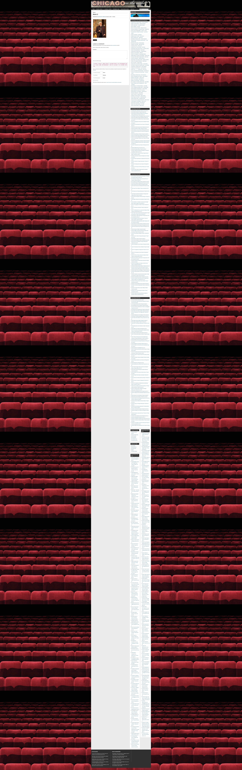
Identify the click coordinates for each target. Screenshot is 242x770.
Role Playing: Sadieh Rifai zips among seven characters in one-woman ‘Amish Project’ (120, 760)
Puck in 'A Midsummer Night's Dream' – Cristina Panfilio (139, 87)
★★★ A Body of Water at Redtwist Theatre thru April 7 (146, 458)
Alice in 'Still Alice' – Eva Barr (135, 26)
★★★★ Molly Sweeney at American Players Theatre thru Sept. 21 (145, 589)
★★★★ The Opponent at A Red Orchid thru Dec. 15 (145, 651)
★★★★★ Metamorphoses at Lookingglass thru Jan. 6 (145, 702)
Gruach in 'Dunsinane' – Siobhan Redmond (137, 58)
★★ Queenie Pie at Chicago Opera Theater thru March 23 (140, 309)
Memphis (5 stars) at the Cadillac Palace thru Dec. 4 (135, 604)
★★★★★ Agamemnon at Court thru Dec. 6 (138, 147)
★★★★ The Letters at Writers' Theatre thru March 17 (145, 639)
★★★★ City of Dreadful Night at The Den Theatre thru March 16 (146, 522)
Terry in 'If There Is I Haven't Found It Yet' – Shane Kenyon (140, 99)
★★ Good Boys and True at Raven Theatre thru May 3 (139, 305)
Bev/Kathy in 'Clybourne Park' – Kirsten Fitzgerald (139, 38)
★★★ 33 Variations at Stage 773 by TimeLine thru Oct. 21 (145, 454)
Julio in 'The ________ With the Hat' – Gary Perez (139, 69)
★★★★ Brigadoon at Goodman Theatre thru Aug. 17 (139, 343)
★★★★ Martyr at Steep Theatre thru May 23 (138, 238)
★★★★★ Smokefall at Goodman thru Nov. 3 (138, 417)
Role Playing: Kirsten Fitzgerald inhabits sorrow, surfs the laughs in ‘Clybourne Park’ (120, 762)
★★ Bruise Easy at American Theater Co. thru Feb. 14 (139, 110)
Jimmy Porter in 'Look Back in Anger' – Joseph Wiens (139, 63)
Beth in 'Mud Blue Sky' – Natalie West (137, 37)
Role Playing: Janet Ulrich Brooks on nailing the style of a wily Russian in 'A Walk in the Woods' (120, 754)
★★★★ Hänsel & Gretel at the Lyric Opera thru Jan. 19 (145, 546)
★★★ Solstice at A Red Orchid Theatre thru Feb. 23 (139, 332)
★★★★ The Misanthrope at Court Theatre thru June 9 (145, 647)
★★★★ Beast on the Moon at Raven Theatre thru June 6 (140, 223)
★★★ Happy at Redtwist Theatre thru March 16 (138, 321)
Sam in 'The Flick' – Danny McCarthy (137, 94)
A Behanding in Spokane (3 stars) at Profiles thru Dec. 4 (135, 459)
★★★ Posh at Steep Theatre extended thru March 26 (139, 117)
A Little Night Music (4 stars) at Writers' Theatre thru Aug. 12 (135, 474)
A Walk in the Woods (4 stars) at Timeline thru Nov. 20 (134, 483)
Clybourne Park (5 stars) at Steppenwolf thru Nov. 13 (135, 541)
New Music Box (133, 448)
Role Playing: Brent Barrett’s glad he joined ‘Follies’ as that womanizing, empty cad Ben (120, 765)
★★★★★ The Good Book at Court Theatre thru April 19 (140, 283)
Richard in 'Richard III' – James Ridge (137, 92)
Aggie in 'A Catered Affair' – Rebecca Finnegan (138, 23)
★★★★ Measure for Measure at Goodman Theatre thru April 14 (145, 585)
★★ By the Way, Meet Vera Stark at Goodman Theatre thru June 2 (145, 444)
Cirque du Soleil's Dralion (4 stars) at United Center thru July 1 (135, 537)
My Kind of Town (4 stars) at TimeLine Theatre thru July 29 (134, 617)
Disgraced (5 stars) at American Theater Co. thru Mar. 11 (134, 545)
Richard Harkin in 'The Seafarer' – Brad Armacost (138, 91)
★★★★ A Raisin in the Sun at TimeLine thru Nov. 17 (139, 339)
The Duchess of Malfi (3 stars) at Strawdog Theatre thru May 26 (135, 689)
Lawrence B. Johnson (102, 16)
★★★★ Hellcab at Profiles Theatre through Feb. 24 (145, 554)
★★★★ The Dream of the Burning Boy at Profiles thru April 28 (145, 635)
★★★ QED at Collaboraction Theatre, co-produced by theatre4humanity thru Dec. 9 (145, 487)
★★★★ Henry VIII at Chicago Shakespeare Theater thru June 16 (145, 558)
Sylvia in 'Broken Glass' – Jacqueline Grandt (138, 98)
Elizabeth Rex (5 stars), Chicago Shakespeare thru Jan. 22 (135, 553)
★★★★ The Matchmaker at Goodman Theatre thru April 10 (140, 140)
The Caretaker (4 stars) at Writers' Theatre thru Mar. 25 (135, 681)
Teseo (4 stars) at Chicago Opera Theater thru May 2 (135, 662)
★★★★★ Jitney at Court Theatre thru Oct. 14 (145, 694)
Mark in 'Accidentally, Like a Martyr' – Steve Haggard (139, 76)
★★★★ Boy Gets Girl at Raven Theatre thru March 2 (146, 514)
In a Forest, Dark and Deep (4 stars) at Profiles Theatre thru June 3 (135, 584)
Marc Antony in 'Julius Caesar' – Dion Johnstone (138, 74)
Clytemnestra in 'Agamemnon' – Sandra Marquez (138, 51)
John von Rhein (133, 436)
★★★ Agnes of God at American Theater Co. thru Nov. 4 (145, 467)
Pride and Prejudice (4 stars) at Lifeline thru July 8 (135, 624)
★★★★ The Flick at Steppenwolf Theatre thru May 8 (139, 136)
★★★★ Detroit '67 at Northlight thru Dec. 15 (138, 347)
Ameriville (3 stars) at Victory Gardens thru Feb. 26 (134, 500)
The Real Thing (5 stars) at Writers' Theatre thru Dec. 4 (135, 724)
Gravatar (94, 70)
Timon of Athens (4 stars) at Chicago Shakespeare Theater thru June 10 (135, 741)
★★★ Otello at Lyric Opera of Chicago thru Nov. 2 (139, 328)
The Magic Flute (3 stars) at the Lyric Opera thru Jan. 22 (135, 705)
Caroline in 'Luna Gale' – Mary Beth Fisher (137, 44)
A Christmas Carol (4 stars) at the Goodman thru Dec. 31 (145, 734)
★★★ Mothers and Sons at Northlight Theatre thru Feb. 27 (140, 116)
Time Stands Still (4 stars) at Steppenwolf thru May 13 (134, 737)
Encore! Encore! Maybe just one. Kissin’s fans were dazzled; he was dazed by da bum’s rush (100, 754)
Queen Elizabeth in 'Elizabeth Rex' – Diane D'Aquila (139, 88)
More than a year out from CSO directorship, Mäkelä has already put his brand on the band (100, 757)
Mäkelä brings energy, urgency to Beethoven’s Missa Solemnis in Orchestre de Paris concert (100, 760)
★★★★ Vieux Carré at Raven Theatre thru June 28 (139, 396)
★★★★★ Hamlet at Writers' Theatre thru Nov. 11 (145, 690)
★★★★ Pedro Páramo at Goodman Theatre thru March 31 (146, 604)
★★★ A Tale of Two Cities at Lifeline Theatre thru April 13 (140, 310)
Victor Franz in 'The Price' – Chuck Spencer (138, 102)
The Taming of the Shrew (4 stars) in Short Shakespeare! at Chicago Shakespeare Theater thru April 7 (135, 729)
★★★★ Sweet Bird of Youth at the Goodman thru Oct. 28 (145, 625)
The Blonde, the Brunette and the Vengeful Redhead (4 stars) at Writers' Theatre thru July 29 (135, 672)
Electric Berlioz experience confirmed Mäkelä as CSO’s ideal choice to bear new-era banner (100, 765)
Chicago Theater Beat (134, 434)
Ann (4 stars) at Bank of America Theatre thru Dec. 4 (135, 511)
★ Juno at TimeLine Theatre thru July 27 (137, 299)
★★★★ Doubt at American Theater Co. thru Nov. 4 (145, 531)
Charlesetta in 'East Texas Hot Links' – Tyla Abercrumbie (140, 48)
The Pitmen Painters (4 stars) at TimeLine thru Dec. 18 (134, 716)
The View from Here (134, 440)
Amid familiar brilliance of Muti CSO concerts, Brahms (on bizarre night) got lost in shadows (100, 762)
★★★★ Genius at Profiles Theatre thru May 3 (138, 229)
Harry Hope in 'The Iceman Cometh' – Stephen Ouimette (140, 59)
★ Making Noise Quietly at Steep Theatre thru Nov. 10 (145, 434)
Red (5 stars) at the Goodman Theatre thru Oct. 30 (134, 632)
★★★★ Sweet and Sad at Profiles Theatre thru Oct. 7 (145, 621)
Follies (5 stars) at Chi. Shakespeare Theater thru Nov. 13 (134, 562)
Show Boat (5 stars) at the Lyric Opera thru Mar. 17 (135, 650)
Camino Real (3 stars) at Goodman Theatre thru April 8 (135, 527)
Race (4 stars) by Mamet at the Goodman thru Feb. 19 (135, 628)
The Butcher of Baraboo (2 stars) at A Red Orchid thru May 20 (135, 677)
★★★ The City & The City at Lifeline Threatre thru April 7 (145, 496)
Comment (94, 49)
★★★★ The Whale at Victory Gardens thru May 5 (145, 659)
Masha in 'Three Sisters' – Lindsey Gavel (137, 77)
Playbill (132, 449)
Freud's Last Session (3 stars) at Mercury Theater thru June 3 (135, 566)
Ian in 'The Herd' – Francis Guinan (136, 62)
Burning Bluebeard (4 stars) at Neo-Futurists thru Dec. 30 (134, 519)
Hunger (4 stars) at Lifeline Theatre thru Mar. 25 (135, 580)
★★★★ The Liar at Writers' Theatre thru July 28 (146, 643)
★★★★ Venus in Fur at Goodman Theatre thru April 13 (139, 395)
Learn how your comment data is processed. (113, 82)
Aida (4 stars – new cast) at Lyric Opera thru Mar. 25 (135, 491)
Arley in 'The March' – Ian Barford (136, 34)
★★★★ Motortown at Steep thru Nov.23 (137, 362)
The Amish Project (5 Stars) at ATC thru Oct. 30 (134, 666)
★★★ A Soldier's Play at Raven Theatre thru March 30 (145, 463)
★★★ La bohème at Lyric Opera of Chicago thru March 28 (145, 477)
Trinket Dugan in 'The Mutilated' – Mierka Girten (138, 101)
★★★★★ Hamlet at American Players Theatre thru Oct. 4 (145, 686)
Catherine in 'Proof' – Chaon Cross (136, 45)
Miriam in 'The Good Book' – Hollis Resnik (137, 80)
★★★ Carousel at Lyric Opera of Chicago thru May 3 (139, 184)
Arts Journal (133, 445)
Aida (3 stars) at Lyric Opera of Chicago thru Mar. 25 (134, 487)
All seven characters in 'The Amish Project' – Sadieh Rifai (140, 29)
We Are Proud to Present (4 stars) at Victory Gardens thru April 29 (135, 745)
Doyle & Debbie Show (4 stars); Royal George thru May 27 (135, 549)
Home (94, 12)
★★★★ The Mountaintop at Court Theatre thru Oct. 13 (139, 391)
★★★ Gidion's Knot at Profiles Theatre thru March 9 (139, 320)
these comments (113, 45)
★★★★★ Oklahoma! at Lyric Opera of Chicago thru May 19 (145, 706)
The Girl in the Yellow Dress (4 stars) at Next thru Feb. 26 (134, 693)
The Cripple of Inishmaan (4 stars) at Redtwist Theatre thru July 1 (135, 685)
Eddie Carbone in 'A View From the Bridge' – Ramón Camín (140, 55)
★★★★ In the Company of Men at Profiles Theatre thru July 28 (145, 562)
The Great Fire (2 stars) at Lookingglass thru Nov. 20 (135, 697)
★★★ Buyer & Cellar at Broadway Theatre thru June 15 (139, 316)
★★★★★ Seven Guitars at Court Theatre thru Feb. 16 (139, 415)
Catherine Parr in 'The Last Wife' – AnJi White (138, 47)
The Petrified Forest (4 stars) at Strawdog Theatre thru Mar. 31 (134, 712)
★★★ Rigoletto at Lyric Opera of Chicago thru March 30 (145, 492)
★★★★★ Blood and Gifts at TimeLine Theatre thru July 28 (146, 682)
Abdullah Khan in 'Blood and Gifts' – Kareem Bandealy (139, 22)
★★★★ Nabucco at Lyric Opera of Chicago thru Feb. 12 (140, 129)
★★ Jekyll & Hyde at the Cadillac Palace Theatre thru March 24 (145, 448)
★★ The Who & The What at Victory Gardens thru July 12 (140, 181)
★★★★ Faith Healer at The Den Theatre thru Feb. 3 (145, 539)
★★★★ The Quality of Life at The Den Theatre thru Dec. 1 (145, 655)
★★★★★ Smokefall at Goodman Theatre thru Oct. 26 (139, 276)
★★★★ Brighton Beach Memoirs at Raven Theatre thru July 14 (145, 518)
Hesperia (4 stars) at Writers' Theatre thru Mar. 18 (134, 576)
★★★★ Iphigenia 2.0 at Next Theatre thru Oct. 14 (145, 566)
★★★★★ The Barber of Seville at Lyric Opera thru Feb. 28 (140, 418)
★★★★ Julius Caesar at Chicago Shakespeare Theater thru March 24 (146, 576)
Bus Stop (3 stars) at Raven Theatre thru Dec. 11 (135, 523)
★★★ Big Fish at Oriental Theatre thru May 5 (145, 471)
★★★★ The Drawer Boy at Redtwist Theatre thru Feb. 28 (140, 135)
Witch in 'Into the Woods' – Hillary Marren (137, 105)
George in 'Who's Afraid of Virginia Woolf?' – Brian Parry (139, 56)
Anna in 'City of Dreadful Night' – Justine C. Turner (139, 30)
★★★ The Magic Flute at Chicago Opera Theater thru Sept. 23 (146, 506)
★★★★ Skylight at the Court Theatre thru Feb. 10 (145, 613)
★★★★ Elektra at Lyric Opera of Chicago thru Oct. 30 (145, 535)
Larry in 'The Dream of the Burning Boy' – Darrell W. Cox (140, 70)
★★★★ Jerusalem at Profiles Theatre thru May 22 (139, 128)
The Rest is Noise (134, 451)
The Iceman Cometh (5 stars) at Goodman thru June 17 (135, 701)
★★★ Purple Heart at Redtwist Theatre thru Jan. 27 (145, 481)
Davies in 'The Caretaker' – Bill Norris (137, 52)
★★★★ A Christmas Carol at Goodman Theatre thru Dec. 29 (145, 510)
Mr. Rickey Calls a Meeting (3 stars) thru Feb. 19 (134, 613)
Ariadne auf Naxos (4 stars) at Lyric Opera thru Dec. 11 (134, 515)
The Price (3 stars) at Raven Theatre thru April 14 (135, 720)
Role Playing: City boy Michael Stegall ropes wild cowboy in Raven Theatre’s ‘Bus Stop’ (119, 757)
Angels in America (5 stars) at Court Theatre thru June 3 (134, 507)
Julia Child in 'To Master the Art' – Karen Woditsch (138, 66)
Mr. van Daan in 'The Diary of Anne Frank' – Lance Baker (140, 81)
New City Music (133, 437)
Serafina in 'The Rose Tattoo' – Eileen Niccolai (138, 95)
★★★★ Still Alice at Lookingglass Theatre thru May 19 (145, 617)
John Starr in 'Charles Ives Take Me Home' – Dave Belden (140, 65)
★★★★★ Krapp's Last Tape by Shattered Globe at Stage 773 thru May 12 (146, 698)
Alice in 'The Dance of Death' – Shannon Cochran (138, 27)
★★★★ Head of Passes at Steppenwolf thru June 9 (146, 550)
